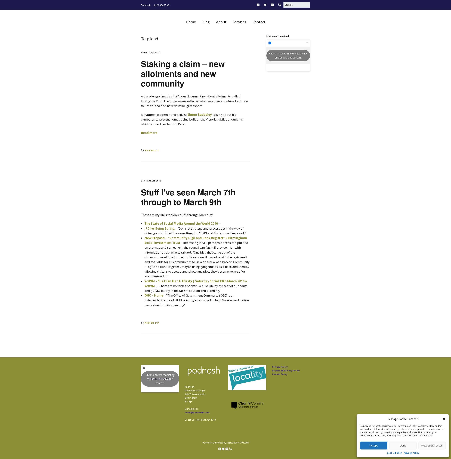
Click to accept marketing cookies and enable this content (288, 55)
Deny (403, 445)
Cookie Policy (394, 452)
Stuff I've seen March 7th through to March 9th (188, 197)
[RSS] (279, 5)
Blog (206, 22)
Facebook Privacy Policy (286, 370)
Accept (374, 445)
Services (239, 22)
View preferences (432, 445)
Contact (258, 22)
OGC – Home (153, 295)
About (221, 22)
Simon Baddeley (199, 115)
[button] (444, 419)
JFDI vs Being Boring (159, 228)
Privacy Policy (411, 452)
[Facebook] (259, 5)
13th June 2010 (150, 52)
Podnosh (146, 5)
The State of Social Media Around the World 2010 (181, 223)
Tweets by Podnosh (160, 378)
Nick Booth (151, 150)
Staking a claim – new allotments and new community (183, 73)
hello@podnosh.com (197, 412)
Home (191, 22)
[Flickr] (272, 5)
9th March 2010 (151, 180)
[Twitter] (265, 5)
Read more (149, 133)
